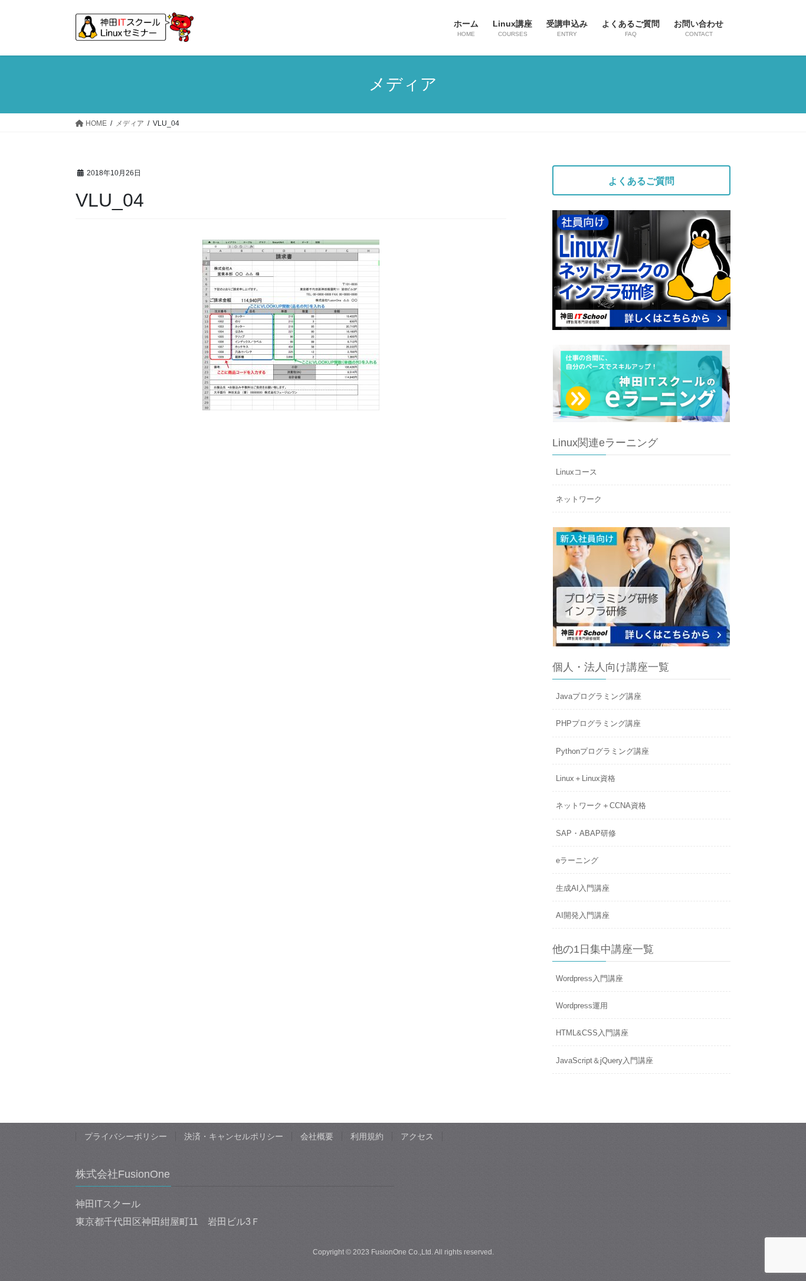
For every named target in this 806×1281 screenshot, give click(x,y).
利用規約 (367, 1136)
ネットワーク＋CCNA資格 (601, 805)
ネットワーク (579, 499)
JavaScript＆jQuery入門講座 (604, 1060)
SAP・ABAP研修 (586, 833)
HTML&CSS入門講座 (592, 1032)
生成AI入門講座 (583, 888)
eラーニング (577, 860)
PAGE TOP (776, 1232)
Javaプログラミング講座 (598, 696)
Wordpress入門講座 (589, 978)
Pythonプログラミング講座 (602, 751)
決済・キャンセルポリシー (233, 1136)
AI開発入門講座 (583, 915)
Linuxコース (576, 472)
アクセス (417, 1136)
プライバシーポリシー (125, 1136)
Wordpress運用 (582, 1005)
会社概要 (316, 1136)
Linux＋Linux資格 (585, 778)
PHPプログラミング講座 (598, 723)
